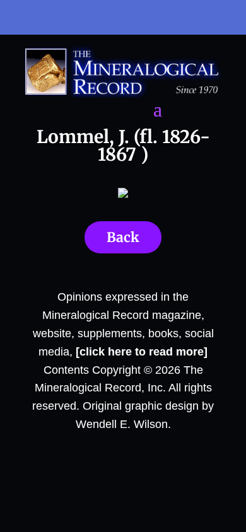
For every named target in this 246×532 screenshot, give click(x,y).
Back (123, 237)
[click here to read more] (142, 351)
